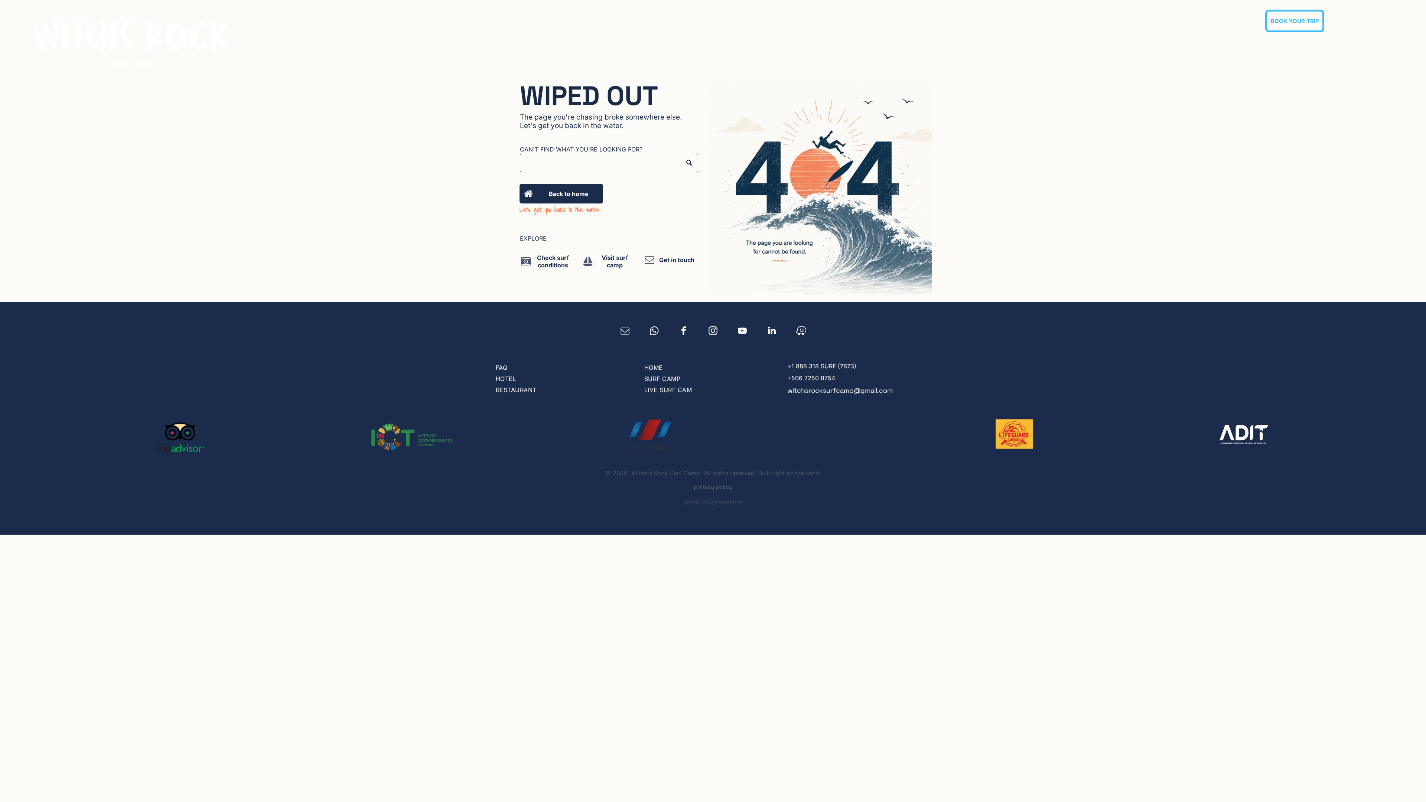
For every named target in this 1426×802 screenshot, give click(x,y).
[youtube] (742, 331)
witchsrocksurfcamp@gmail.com (840, 390)
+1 (790, 366)
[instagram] (713, 331)
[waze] (801, 331)
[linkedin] (772, 331)
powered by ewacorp (713, 501)
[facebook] (684, 331)
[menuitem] (968, 21)
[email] (625, 331)
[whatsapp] (654, 331)
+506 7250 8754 (811, 378)
